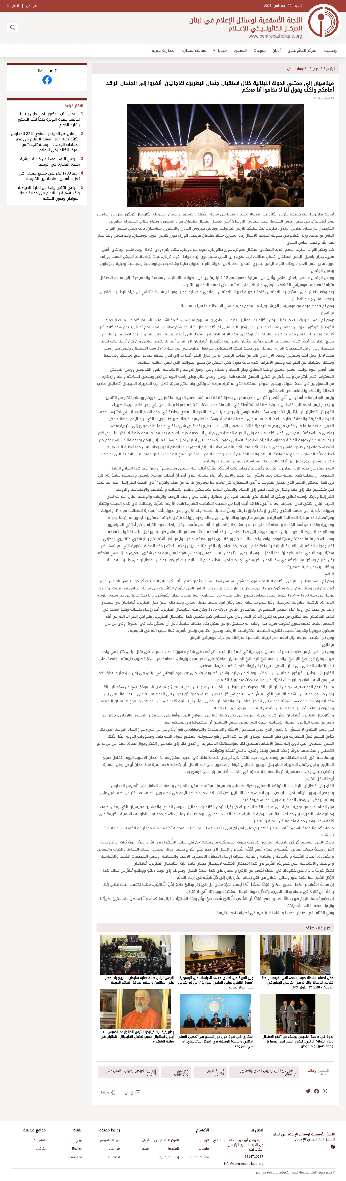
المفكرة (240, 50)
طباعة (105, 1093)
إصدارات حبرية (164, 50)
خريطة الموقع (110, 1140)
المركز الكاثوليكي (302, 50)
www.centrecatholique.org (275, 36)
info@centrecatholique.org (243, 1164)
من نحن (31, 6)
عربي (79, 1140)
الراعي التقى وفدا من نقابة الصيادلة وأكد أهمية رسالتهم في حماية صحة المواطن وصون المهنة (49, 193)
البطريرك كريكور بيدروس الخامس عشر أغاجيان (131, 1072)
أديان (276, 50)
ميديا (222, 50)
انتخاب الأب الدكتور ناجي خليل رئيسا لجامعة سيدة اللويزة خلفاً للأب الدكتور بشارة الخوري (49, 119)
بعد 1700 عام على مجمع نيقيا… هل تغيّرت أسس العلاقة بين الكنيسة (49, 176)
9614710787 (254, 1156)
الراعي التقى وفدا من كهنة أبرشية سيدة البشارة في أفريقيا (50, 161)
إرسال (129, 1093)
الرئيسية (331, 50)
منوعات (259, 50)
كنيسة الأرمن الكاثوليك (215, 1072)
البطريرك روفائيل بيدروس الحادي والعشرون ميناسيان (267, 1072)
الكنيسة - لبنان (297, 69)
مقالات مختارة (194, 50)
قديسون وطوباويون (181, 1072)
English (77, 1148)
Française (75, 1157)
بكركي (41, 1148)
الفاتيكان (39, 1140)
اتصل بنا (13, 6)
